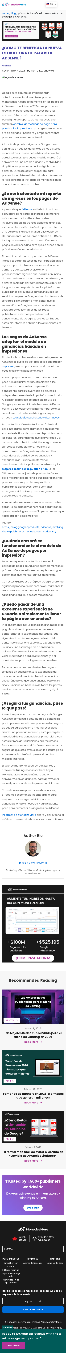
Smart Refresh (11, 1262)
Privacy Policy (56, 1327)
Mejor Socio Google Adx (11, 1275)
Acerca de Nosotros (32, 1262)
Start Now (13, 1345)
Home (5, 13)
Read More (31, 1042)
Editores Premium (11, 1269)
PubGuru (11, 1266)
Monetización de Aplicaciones (11, 1281)
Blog (13, 13)
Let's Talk (33, 1207)
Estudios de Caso (55, 1262)
